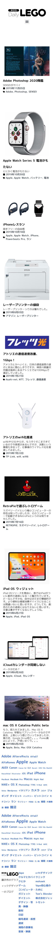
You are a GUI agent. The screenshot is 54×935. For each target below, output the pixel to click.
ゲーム (22, 885)
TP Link (10, 456)
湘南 (43, 801)
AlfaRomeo (8, 762)
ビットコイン (41, 796)
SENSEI (33, 91)
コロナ (43, 790)
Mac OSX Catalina (31, 747)
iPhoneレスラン (14, 224)
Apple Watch (21, 177)
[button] (27, 21)
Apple (9, 177)
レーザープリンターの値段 (21, 305)
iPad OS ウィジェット (18, 589)
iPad (16, 616)
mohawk (40, 881)
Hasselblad (6, 773)
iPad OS (25, 616)
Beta (16, 747)
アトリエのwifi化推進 (18, 437)
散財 (20, 910)
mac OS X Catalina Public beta (26, 725)
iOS (24, 773)
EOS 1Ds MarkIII (45, 768)
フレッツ (30, 379)
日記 (20, 914)
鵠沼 (13, 807)
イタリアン (24, 790)
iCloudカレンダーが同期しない (24, 665)
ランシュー (22, 801)
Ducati (34, 768)
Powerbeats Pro (15, 239)
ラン (29, 239)
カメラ (35, 790)
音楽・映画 (24, 931)
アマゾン (10, 315)
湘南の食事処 (25, 927)
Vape (21, 873)
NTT (21, 379)
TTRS (33, 784)
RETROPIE (12, 525)
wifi (19, 456)
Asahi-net (11, 379)
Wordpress (12, 790)
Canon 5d (22, 768)
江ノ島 (37, 802)
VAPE (45, 785)
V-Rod (39, 785)
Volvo (4, 790)
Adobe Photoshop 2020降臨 (23, 80)
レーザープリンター (28, 315)
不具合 (30, 802)
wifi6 (25, 456)
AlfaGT (34, 756)
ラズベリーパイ (27, 525)
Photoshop (21, 91)
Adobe (9, 91)
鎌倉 (7, 807)
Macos (28, 779)
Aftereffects (20, 756)
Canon (13, 768)
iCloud (17, 675)
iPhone (34, 235)
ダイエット (16, 796)
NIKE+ (6, 784)
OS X (14, 784)
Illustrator (16, 773)
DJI (29, 768)
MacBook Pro (16, 779)
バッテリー (36, 177)
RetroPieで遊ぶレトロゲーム (23, 506)
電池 (46, 177)
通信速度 (41, 379)
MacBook (5, 779)
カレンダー (29, 675)
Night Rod (39, 779)
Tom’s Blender (44, 893)
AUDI (5, 768)
